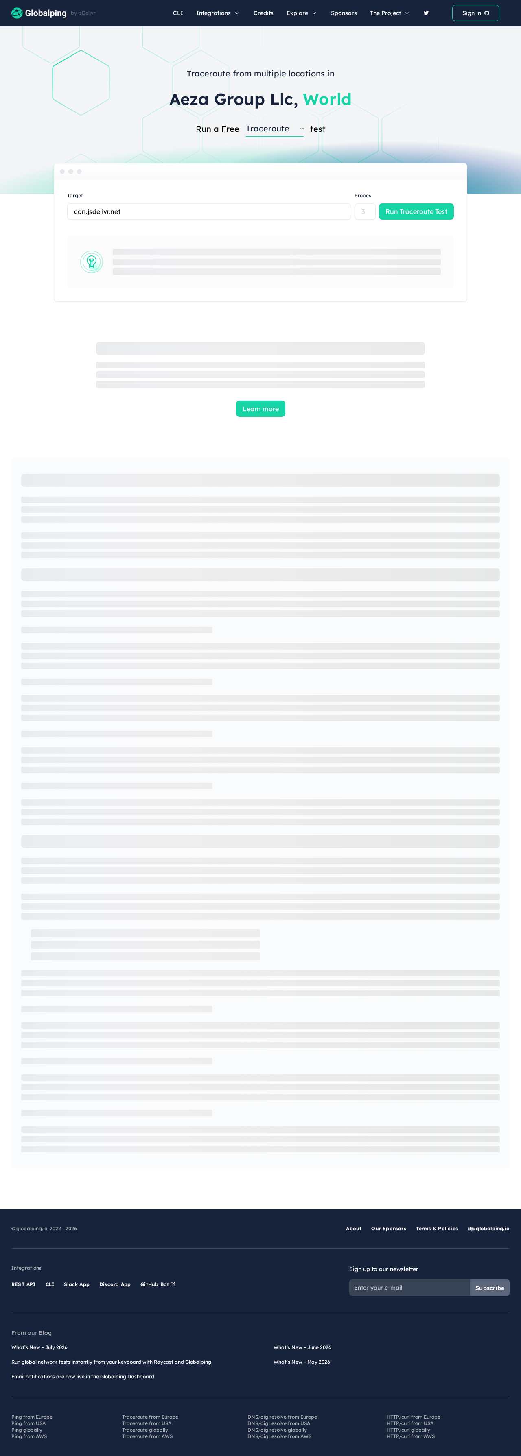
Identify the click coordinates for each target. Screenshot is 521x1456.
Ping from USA (28, 1423)
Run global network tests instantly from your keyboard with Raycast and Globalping (111, 1362)
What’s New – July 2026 (39, 1347)
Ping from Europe (32, 1417)
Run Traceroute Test (416, 211)
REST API (23, 1284)
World (327, 99)
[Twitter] (426, 13)
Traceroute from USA (146, 1423)
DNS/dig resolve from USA (278, 1423)
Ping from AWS (29, 1436)
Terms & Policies (437, 1228)
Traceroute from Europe (150, 1417)
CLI (178, 13)
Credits (264, 13)
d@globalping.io (489, 1228)
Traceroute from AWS (147, 1436)
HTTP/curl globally (408, 1430)
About (353, 1228)
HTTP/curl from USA (410, 1423)
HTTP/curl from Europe (413, 1417)
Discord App (115, 1284)
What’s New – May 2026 (302, 1362)
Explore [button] (297, 13)
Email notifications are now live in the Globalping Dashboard (82, 1376)
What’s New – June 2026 (302, 1347)
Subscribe (489, 1288)
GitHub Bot (155, 1284)
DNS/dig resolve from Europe (282, 1417)
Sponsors (344, 13)
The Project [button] (385, 13)
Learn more (261, 409)
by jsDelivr (83, 13)
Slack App (77, 1284)
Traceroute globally (145, 1430)
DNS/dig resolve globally (277, 1430)
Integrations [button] (213, 13)
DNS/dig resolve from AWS (279, 1436)
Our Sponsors (388, 1228)
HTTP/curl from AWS (411, 1436)
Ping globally (26, 1430)
